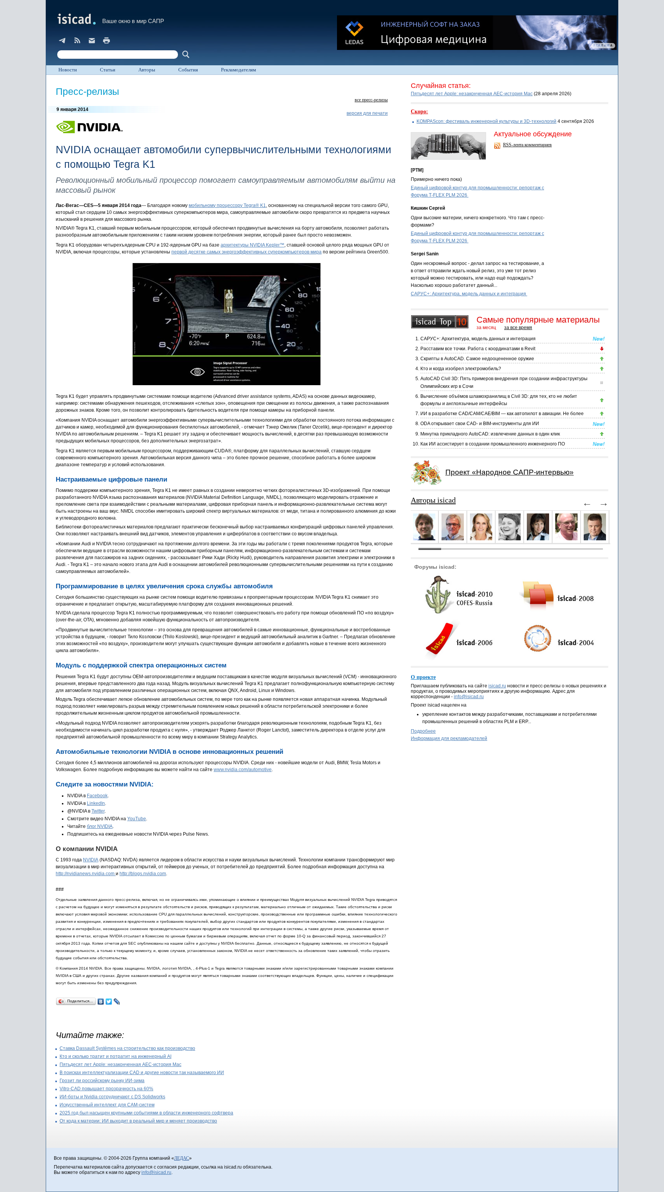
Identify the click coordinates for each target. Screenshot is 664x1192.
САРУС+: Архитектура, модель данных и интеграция (469, 293)
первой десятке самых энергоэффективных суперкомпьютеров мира (246, 252)
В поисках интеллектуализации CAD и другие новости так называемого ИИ (142, 1072)
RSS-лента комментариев (527, 144)
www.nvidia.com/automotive (243, 769)
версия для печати (367, 113)
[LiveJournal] (117, 1002)
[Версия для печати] (106, 40)
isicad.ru (497, 686)
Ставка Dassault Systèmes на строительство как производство (127, 1048)
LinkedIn (96, 803)
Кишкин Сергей (428, 208)
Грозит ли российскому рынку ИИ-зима (102, 1080)
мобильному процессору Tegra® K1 (227, 205)
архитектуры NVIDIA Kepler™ (252, 245)
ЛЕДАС (181, 1158)
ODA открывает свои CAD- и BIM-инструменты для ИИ (479, 423)
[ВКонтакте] (101, 1002)
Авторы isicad (433, 500)
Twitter (98, 811)
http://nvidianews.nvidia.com (86, 873)
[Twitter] (109, 1002)
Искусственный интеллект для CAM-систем (107, 1105)
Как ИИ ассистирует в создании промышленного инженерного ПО (492, 444)
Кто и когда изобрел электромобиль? (460, 368)
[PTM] (417, 170)
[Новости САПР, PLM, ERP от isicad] (77, 40)
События (188, 70)
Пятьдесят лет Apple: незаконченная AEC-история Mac (120, 1064)
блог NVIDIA (100, 826)
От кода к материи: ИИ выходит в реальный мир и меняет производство (138, 1121)
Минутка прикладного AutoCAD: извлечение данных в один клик (490, 434)
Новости (67, 70)
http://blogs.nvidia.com (143, 873)
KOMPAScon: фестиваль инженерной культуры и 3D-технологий (486, 121)
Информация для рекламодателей (449, 738)
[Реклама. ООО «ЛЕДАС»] (477, 32)
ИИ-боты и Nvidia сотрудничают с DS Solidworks (112, 1096)
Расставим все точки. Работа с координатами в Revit (477, 348)
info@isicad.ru (469, 696)
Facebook (97, 795)
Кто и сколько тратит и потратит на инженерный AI (115, 1056)
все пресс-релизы (371, 100)
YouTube (136, 818)
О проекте (423, 677)
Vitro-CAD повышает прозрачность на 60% (106, 1088)
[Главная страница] (75, 18)
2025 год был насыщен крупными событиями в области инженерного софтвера (146, 1113)
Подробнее (423, 731)
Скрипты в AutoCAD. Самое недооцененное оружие (477, 358)
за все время (518, 327)
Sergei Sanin (424, 254)
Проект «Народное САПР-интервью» (509, 472)
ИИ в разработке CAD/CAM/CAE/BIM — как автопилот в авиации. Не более (502, 413)
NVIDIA (90, 860)
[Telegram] (62, 40)
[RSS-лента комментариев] (498, 146)
